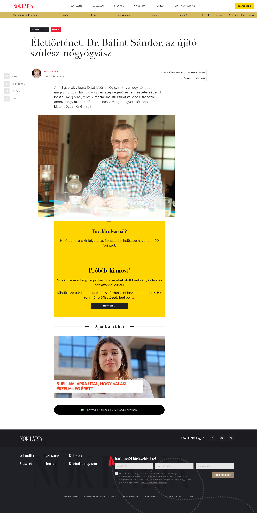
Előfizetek (244, 6)
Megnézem (109, 306)
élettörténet (185, 78)
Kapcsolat (151, 497)
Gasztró (139, 6)
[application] (109, 367)
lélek (154, 15)
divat (93, 15)
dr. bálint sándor (196, 73)
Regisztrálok (247, 15)
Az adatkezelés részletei (154, 482)
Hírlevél (219, 15)
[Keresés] (202, 15)
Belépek (233, 15)
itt (132, 297)
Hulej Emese (51, 71)
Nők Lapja (23, 6)
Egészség (98, 6)
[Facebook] (208, 15)
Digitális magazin (186, 6)
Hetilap (159, 6)
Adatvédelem (131, 497)
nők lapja (200, 78)
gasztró (183, 15)
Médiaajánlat (173, 497)
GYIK (190, 497)
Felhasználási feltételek (100, 497)
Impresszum (71, 497)
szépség (64, 15)
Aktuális (76, 6)
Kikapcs (119, 6)
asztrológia (124, 15)
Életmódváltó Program (25, 15)
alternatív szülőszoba (172, 73)
